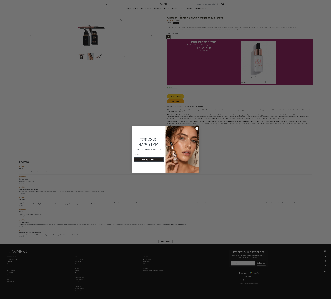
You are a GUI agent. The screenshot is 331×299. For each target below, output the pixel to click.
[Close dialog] (196, 128)
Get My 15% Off (148, 160)
